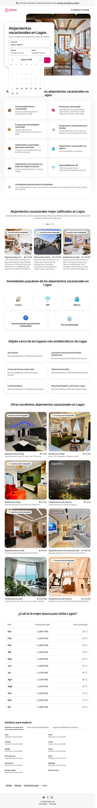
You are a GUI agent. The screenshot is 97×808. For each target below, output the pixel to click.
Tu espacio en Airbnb (80, 10)
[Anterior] (42, 224)
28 (36, 88)
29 (40, 88)
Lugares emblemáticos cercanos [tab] (65, 727)
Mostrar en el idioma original (68, 3)
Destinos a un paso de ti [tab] (14, 727)
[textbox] (19, 52)
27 (31, 88)
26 (26, 88)
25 (22, 88)
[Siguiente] (53, 224)
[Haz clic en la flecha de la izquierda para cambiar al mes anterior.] (12, 59)
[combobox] (30, 44)
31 (17, 93)
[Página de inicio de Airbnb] (11, 10)
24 (17, 88)
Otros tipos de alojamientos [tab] (38, 727)
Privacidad (43, 804)
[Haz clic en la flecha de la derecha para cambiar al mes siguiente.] (40, 59)
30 (12, 93)
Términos (52, 804)
